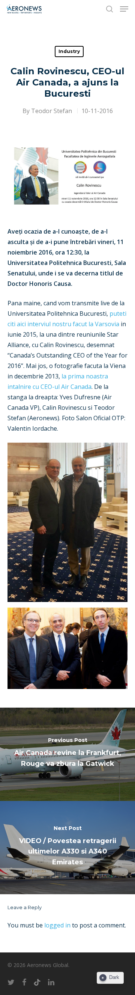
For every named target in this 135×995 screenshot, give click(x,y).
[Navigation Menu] (124, 9)
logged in (57, 925)
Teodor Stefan (51, 111)
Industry (69, 51)
